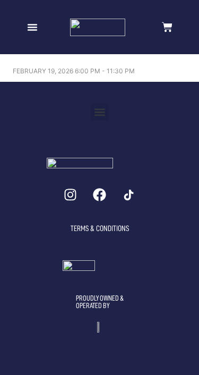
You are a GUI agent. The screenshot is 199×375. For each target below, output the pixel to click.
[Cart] (167, 27)
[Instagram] (70, 194)
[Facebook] (99, 194)
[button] (32, 27)
